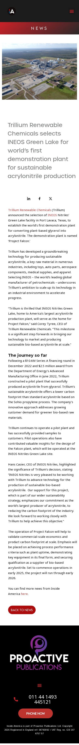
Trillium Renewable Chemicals (29, 210)
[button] (71, 11)
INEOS (52, 215)
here (24, 594)
